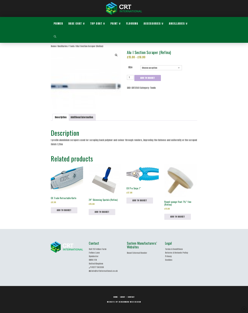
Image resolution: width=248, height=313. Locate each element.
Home (53, 46)
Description (61, 117)
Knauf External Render (137, 252)
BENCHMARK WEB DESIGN (130, 302)
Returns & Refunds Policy (176, 252)
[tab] (60, 117)
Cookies (168, 259)
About (122, 297)
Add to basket (147, 77)
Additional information (82, 117)
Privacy (168, 256)
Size (130, 67)
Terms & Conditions (174, 249)
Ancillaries (63, 46)
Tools (71, 46)
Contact (131, 297)
